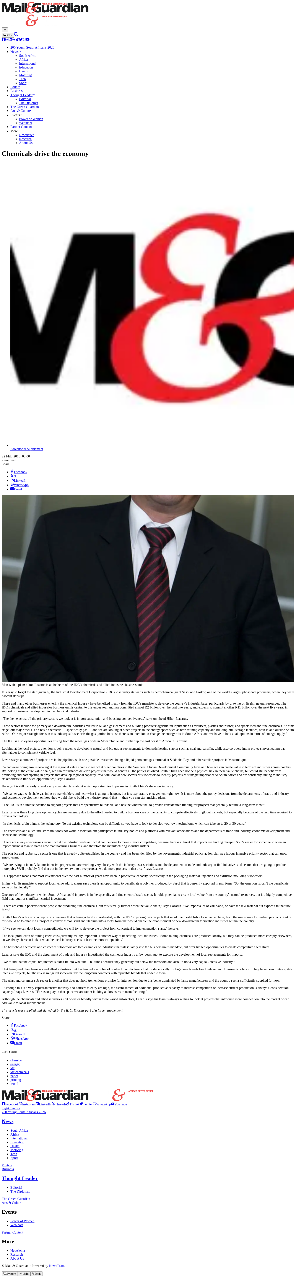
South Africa (19, 1130)
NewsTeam (57, 1266)
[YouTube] (27, 40)
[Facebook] (3, 40)
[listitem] (10, 1104)
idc (12, 1068)
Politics (7, 1165)
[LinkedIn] (10, 40)
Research (16, 1254)
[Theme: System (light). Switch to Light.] (8, 35)
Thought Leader (20, 1178)
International (19, 1138)
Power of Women (22, 1221)
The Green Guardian (16, 1199)
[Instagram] (7, 40)
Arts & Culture (12, 1203)
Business (8, 1169)
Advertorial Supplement (26, 449)
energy (15, 1064)
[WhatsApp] (24, 40)
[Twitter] (21, 40)
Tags (5, 1108)
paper (14, 1076)
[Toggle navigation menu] (5, 29)
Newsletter (17, 1250)
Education (17, 1142)
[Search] (16, 35)
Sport (14, 1158)
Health (15, 1146)
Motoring (16, 1150)
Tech (13, 1154)
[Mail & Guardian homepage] (148, 14)
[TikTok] (17, 40)
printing (15, 1080)
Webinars (16, 1225)
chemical (16, 1060)
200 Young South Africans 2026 (24, 1112)
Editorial (16, 1187)
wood (14, 1083)
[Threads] (14, 40)
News (7, 1121)
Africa (14, 1134)
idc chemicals (19, 1072)
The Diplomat (19, 1191)
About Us (17, 1258)
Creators (14, 1108)
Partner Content (12, 1232)
